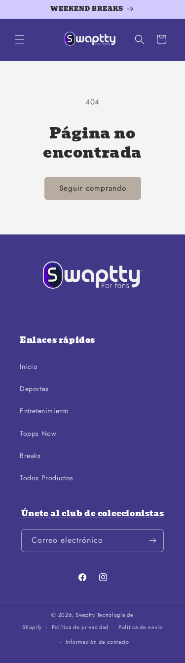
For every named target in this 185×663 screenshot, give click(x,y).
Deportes (34, 389)
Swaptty (85, 615)
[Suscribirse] (152, 540)
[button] (20, 39)
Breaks (30, 456)
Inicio (29, 366)
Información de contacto (97, 642)
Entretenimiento (44, 411)
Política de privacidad (80, 627)
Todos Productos (47, 478)
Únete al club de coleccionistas (92, 513)
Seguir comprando (92, 188)
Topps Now (38, 433)
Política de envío (140, 627)
